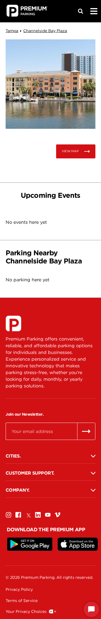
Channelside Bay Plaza (45, 30)
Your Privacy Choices (26, 611)
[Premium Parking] (13, 323)
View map (70, 151)
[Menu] (94, 11)
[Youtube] (47, 515)
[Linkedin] (38, 515)
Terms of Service (22, 600)
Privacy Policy (19, 589)
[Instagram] (8, 515)
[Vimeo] (57, 515)
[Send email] (86, 431)
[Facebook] (18, 515)
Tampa (12, 30)
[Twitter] (28, 515)
